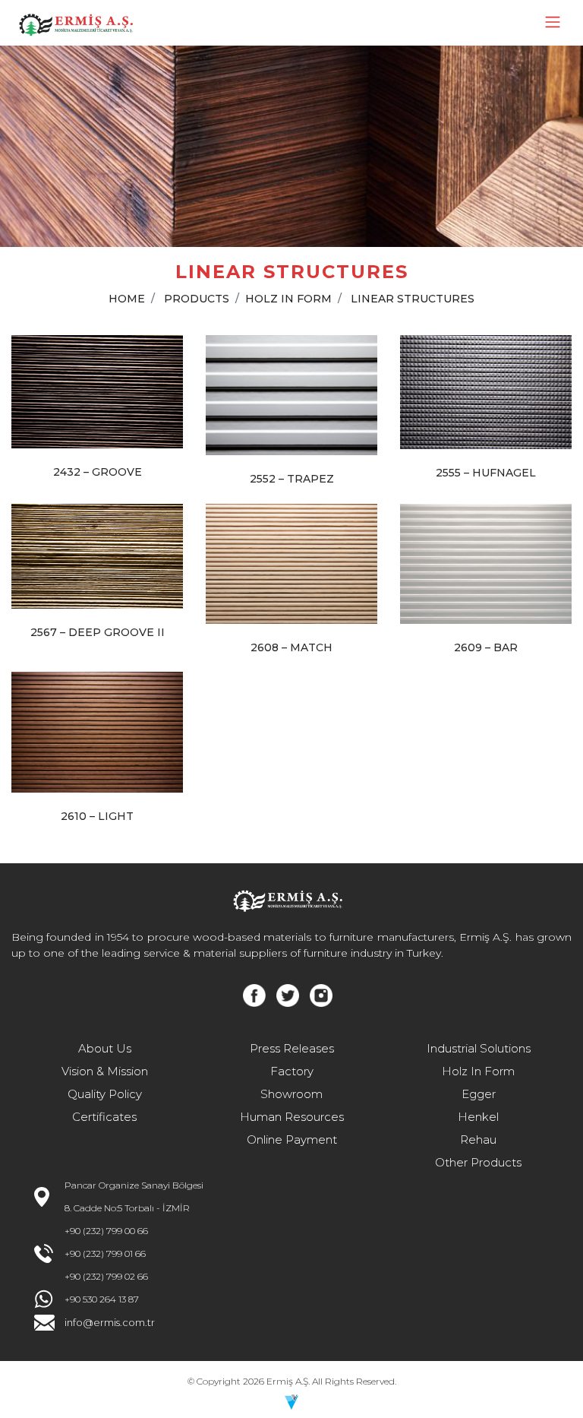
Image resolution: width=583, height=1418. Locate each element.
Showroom (291, 1094)
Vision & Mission (104, 1071)
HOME (127, 298)
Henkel (478, 1116)
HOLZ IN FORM (288, 298)
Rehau (478, 1139)
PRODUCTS (196, 298)
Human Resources (292, 1116)
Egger (479, 1094)
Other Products (478, 1162)
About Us (104, 1048)
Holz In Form (478, 1071)
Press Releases (292, 1048)
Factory (292, 1071)
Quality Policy (105, 1094)
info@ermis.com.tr (110, 1322)
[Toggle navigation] (553, 22)
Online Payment (292, 1139)
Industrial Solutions (479, 1048)
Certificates (104, 1116)
